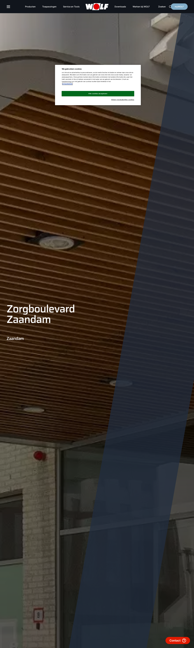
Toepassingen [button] (49, 6)
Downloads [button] (120, 6)
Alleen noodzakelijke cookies (122, 99)
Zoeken (162, 6)
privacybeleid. (67, 84)
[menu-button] (8, 6)
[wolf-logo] (97, 6)
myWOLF (179, 6)
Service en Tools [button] (71, 6)
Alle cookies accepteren (97, 94)
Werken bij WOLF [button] (141, 6)
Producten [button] (30, 6)
